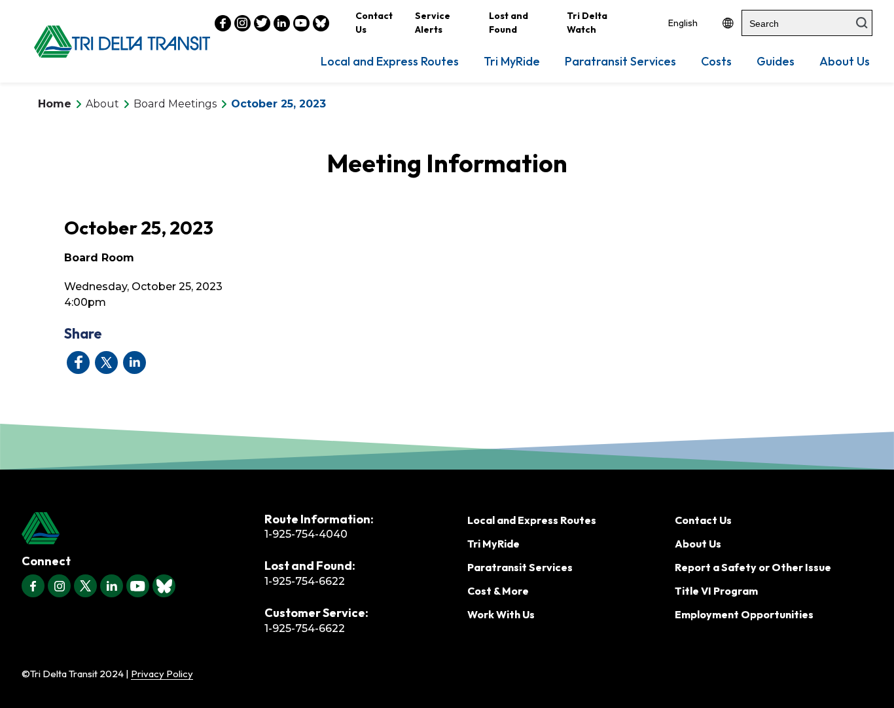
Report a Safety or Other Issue (753, 567)
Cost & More (498, 590)
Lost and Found (508, 22)
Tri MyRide (512, 61)
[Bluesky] (163, 585)
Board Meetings (175, 104)
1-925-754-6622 (304, 581)
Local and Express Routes (390, 61)
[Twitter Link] (262, 23)
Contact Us (374, 22)
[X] (85, 585)
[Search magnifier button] (862, 22)
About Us (844, 61)
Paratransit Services (620, 61)
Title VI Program (716, 590)
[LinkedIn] (111, 585)
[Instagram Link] (242, 23)
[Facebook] (33, 585)
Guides (776, 61)
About (102, 104)
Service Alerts (432, 22)
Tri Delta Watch (587, 22)
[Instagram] (59, 585)
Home (54, 104)
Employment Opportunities (744, 614)
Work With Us (501, 614)
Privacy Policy (162, 673)
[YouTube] (137, 585)
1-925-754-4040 (306, 534)
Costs (716, 61)
